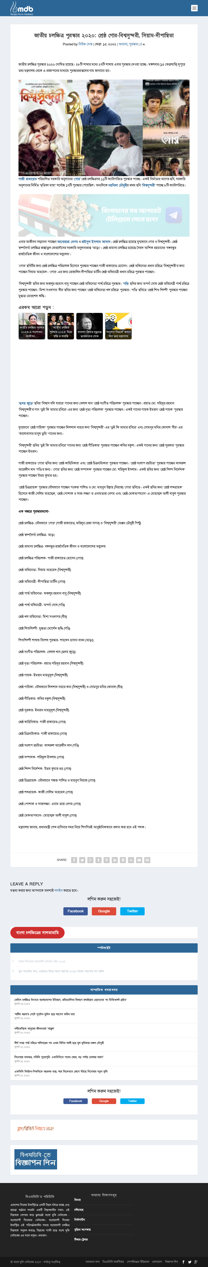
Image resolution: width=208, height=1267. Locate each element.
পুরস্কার (133, 44)
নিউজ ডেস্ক (85, 44)
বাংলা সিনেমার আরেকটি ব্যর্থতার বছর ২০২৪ (41, 961)
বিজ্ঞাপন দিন (171, 1262)
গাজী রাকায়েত (27, 179)
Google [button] (104, 911)
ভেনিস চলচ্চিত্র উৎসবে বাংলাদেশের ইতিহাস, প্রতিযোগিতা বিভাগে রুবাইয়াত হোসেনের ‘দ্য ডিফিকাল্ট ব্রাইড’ (70, 1000)
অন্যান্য (123, 44)
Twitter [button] (132, 911)
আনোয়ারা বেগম (67, 241)
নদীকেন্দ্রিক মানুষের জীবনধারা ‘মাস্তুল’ (34, 1029)
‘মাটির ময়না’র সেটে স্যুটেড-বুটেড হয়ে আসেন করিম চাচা (44, 1014)
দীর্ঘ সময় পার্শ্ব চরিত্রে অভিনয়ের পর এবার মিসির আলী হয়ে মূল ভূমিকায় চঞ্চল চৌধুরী (59, 1043)
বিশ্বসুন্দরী (148, 185)
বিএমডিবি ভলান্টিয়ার (113, 1262)
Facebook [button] (76, 911)
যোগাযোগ (157, 1262)
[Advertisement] (104, 372)
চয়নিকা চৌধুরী (117, 185)
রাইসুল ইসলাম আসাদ (96, 241)
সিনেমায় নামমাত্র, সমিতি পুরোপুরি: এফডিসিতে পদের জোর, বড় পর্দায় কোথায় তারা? (58, 1057)
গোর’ (77, 179)
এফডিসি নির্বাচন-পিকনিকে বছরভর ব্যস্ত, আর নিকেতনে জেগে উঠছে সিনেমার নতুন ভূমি (60, 1071)
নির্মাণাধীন (79, 1220)
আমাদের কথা (93, 1262)
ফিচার (77, 1200)
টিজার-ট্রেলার (81, 1239)
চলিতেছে (78, 1210)
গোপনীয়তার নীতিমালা (138, 1262)
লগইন (59, 890)
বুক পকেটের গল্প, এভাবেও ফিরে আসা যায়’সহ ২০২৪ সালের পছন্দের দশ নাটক (61, 971)
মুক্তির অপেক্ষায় (82, 1230)
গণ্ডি (126, 283)
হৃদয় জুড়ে (26, 403)
